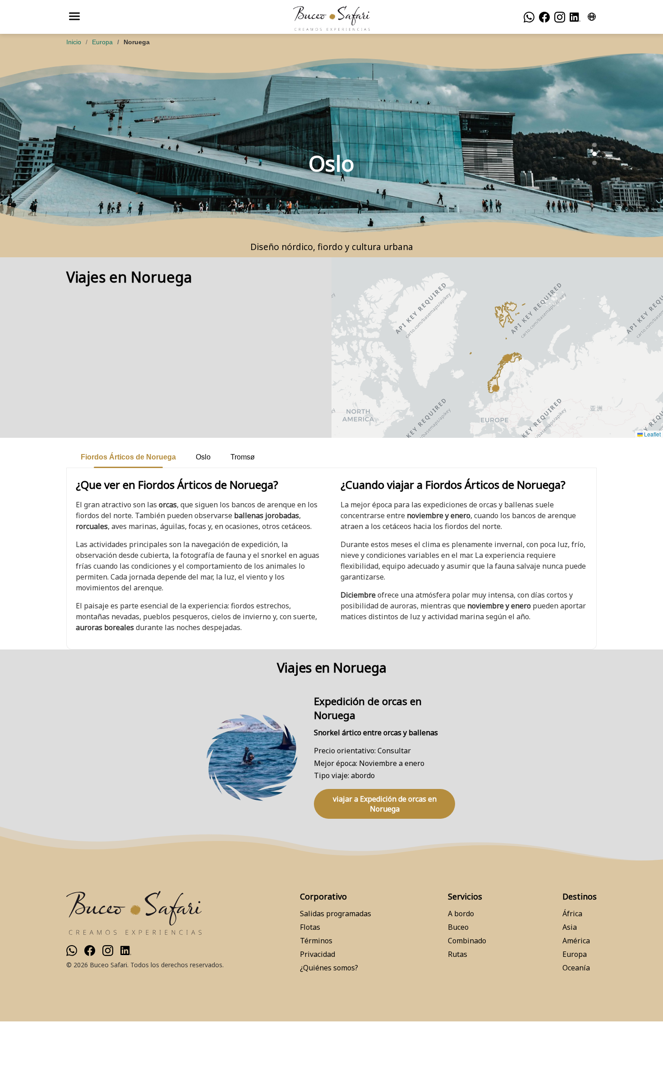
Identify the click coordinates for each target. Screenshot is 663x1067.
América (576, 941)
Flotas (310, 927)
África (572, 914)
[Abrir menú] (74, 16)
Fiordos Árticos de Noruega (128, 457)
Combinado (467, 941)
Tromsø (242, 457)
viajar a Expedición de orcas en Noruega (385, 804)
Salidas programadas (335, 914)
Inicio (73, 42)
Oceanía (576, 968)
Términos (316, 941)
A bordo (461, 914)
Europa (102, 42)
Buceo (458, 927)
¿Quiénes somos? (329, 968)
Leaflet (652, 434)
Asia (569, 927)
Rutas (457, 954)
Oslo (203, 457)
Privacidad (317, 954)
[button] (506, 358)
